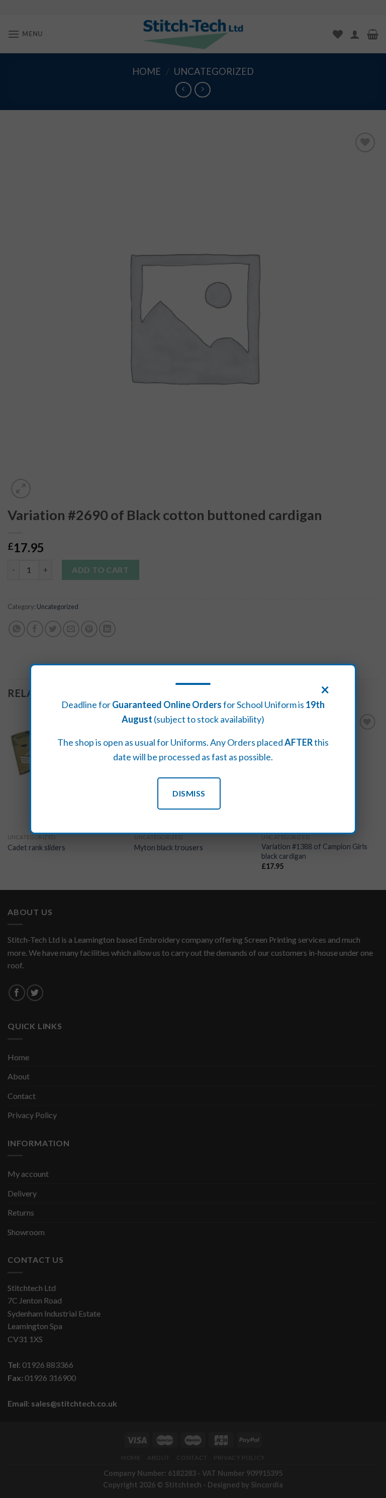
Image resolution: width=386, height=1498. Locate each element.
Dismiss (188, 793)
